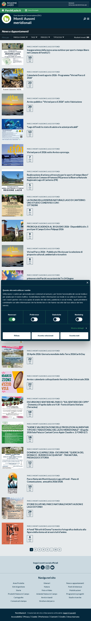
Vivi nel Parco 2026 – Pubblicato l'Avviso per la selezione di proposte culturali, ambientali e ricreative (54, 253)
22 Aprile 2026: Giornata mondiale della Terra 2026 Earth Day (56, 354)
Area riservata (73, 617)
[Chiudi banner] (87, 282)
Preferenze (44, 617)
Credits (62, 617)
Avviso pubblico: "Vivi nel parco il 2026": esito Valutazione (54, 101)
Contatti (54, 617)
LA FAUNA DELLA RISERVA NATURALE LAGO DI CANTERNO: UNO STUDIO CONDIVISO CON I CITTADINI (56, 203)
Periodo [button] (44, 37)
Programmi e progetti (75, 594)
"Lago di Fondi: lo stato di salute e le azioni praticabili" (52, 127)
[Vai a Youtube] (52, 567)
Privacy (27, 617)
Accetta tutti (74, 336)
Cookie (34, 617)
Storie (18, 590)
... (51, 550)
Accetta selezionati (45, 336)
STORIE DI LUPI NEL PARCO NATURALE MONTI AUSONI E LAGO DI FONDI (55, 505)
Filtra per (5, 37)
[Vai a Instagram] (48, 567)
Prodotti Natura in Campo (18, 594)
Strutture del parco (47, 601)
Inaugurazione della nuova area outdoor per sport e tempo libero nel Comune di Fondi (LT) (58, 51)
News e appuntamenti (75, 583)
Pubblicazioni (75, 590)
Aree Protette (18, 583)
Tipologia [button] (57, 37)
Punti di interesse (75, 587)
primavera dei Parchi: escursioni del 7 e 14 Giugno (50, 278)
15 (56, 550)
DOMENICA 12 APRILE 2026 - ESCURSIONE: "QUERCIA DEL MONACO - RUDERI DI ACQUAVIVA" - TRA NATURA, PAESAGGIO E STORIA (55, 455)
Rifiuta (16, 336)
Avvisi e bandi (46, 597)
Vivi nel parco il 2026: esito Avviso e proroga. (48, 152)
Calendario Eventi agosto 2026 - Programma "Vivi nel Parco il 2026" (56, 76)
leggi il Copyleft (69, 613)
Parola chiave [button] (19, 37)
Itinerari (47, 583)
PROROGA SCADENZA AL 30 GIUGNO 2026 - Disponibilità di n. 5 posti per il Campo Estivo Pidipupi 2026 (57, 228)
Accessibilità (16, 617)
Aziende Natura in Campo (46, 594)
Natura (47, 587)
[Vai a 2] (59, 549)
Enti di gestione (18, 587)
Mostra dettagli (77, 328)
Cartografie (18, 597)
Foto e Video (47, 590)
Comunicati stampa (18, 601)
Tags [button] (33, 37)
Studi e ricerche (75, 597)
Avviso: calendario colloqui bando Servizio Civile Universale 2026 (58, 379)
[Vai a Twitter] (43, 567)
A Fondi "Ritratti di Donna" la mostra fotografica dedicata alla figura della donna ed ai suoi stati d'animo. (56, 530)
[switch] (34, 319)
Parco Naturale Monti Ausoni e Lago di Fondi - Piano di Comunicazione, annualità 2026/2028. (53, 480)
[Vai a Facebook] (38, 567)
